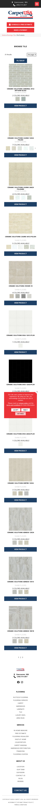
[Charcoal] (20, 371)
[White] (29, 296)
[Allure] (20, 125)
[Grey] (17, 296)
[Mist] (20, 75)
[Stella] (29, 197)
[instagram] (22, 682)
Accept (15, 410)
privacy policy (23, 403)
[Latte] (20, 493)
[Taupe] (26, 542)
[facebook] (18, 682)
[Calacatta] (25, 148)
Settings (20, 413)
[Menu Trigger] (37, 4)
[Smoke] (23, 296)
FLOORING (20, 692)
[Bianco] (19, 148)
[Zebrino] (32, 247)
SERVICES (20, 725)
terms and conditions (13, 405)
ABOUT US (20, 761)
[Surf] (26, 493)
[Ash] (14, 148)
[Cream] (20, 470)
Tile (14, 35)
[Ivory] (20, 542)
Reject (25, 410)
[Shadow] (23, 99)
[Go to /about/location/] (19, 2)
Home (4, 35)
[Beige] (20, 272)
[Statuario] (31, 148)
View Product (20, 106)
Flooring (9, 35)
